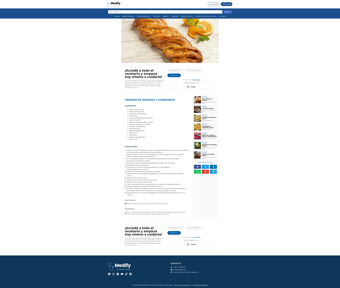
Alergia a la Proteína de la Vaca (206, 16)
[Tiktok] (126, 274)
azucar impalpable (143, 212)
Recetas (164, 203)
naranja (154, 214)
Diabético (166, 16)
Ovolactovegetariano (143, 16)
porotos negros (163, 214)
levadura (139, 214)
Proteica (117, 16)
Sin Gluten (156, 16)
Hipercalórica (132, 203)
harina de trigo (179, 212)
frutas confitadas (158, 212)
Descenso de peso (187, 16)
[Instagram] (113, 274)
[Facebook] (109, 274)
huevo (129, 214)
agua (128, 212)
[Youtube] (122, 274)
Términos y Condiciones (132, 82)
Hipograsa (175, 16)
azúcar (133, 212)
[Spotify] (118, 274)
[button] (197, 167)
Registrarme (174, 75)
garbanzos (169, 212)
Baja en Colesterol (128, 16)
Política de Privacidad (200, 285)
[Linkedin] (130, 274)
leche (134, 214)
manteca (147, 214)
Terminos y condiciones (182, 285)
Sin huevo (222, 16)
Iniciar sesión (196, 79)
